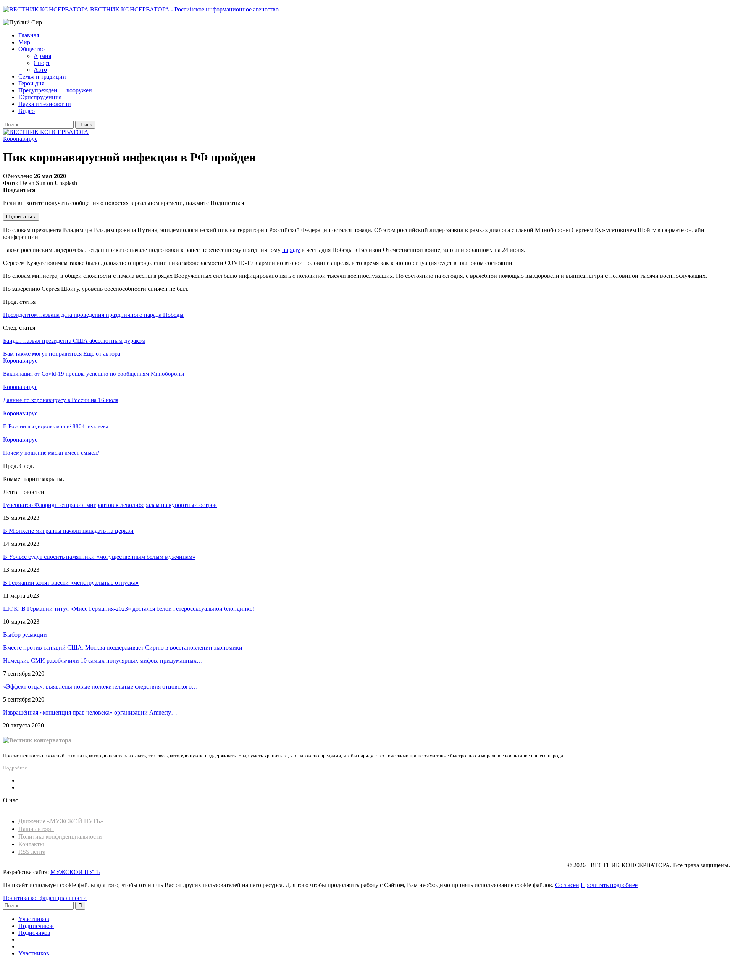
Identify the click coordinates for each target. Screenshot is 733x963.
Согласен (567, 885)
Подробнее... (17, 768)
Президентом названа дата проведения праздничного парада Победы (93, 314)
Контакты (31, 844)
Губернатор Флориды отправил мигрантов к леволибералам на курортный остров (110, 505)
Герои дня (31, 83)
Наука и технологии (44, 104)
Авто (40, 69)
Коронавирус (20, 138)
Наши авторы (36, 829)
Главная (28, 35)
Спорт (42, 63)
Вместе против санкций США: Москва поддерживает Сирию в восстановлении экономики (122, 647)
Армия (42, 56)
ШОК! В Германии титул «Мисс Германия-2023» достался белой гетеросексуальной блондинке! (128, 608)
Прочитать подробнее (609, 885)
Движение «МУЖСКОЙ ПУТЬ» (60, 821)
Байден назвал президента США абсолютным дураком (74, 340)
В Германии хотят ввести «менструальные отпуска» (71, 582)
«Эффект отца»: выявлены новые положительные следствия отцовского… (100, 686)
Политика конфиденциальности (60, 836)
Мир (24, 42)
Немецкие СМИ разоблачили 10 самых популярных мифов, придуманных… (103, 660)
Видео (26, 111)
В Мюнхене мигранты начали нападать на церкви (68, 530)
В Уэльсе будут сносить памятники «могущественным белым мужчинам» (99, 556)
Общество (31, 49)
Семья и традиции (42, 76)
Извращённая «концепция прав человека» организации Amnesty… (90, 712)
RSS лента (31, 851)
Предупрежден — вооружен (55, 90)
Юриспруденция (39, 97)
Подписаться (21, 216)
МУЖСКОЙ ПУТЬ (75, 872)
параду (291, 250)
